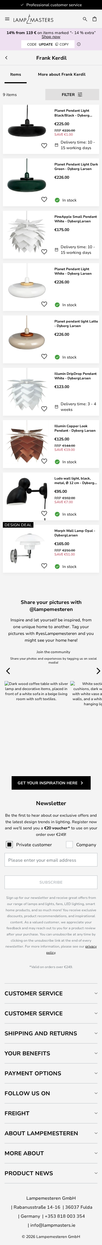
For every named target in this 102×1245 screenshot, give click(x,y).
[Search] (85, 19)
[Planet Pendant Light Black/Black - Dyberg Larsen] (51, 129)
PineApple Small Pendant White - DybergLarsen (75, 218)
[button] (44, 145)
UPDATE (48, 44)
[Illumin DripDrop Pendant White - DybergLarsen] (51, 392)
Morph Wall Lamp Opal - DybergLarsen (74, 533)
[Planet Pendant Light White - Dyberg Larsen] (51, 287)
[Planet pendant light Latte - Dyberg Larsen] (51, 339)
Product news (29, 1173)
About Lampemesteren (41, 1133)
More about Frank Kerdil (62, 74)
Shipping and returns (41, 1033)
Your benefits (27, 1053)
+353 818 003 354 (65, 1216)
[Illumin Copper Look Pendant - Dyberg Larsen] (51, 444)
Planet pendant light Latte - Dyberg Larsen (76, 323)
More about (24, 1153)
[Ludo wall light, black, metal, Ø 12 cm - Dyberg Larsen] (51, 496)
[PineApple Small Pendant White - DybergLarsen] (51, 235)
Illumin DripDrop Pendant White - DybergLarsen (75, 375)
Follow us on (27, 1093)
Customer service (34, 1013)
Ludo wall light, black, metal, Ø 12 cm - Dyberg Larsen (74, 480)
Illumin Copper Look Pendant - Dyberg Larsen (74, 428)
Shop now (51, 36)
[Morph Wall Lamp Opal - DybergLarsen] (51, 549)
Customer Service (34, 993)
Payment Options (33, 1073)
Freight (17, 1113)
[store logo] (37, 19)
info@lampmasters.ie (52, 1225)
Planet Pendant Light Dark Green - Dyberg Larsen (76, 166)
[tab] (51, 993)
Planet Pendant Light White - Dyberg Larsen (73, 271)
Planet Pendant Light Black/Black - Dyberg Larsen (72, 113)
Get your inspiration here (48, 782)
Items (15, 74)
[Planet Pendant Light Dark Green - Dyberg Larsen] (51, 182)
